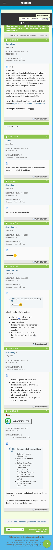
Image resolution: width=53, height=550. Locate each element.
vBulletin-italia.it (34, 546)
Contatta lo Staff (35, 529)
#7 (46, 411)
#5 (46, 266)
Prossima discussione (37, 522)
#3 (46, 181)
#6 (46, 348)
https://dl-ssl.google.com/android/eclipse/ (28, 104)
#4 (46, 223)
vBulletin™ (26, 540)
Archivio (44, 532)
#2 (46, 136)
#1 (46, 40)
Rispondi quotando (41, 119)
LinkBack (13, 35)
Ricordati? (25, 23)
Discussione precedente (17, 522)
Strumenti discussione (27, 35)
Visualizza (42, 35)
